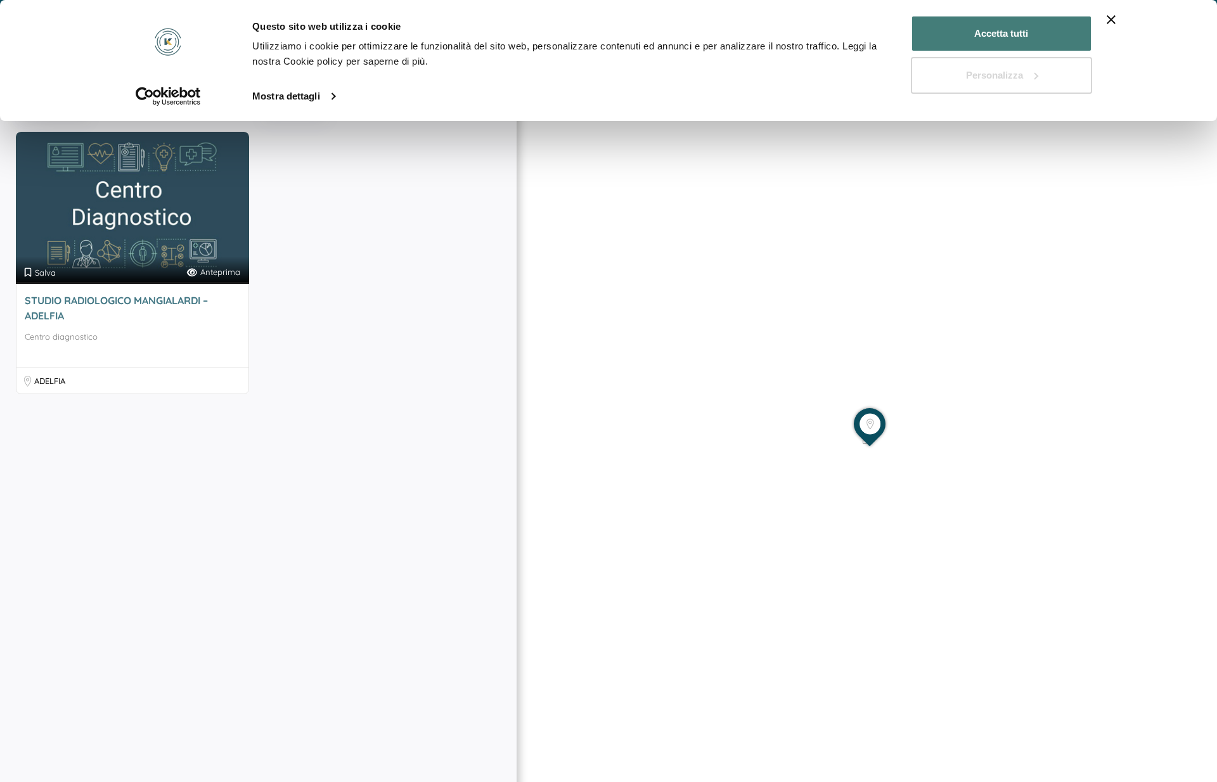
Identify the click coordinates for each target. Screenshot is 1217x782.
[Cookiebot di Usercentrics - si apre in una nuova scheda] (168, 96)
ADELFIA (49, 381)
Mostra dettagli (286, 96)
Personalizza (994, 75)
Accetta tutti (1001, 33)
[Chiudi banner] (1111, 19)
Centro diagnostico (61, 336)
